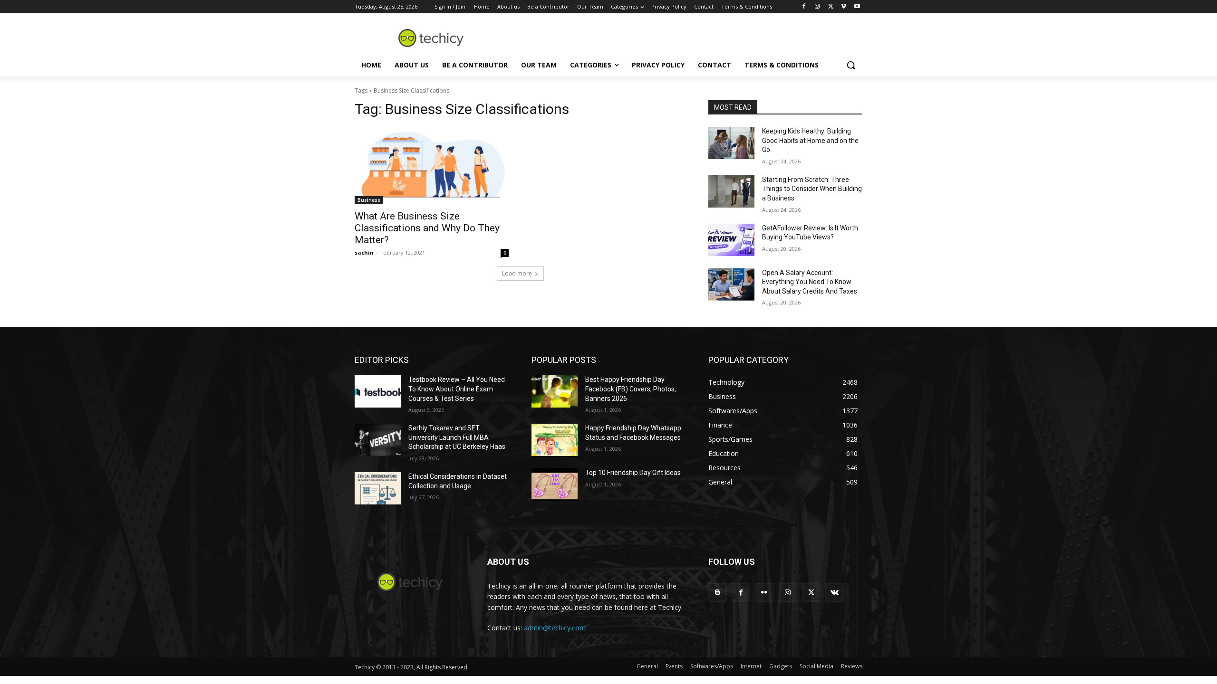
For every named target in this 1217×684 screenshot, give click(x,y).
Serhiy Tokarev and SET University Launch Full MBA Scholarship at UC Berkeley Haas (456, 437)
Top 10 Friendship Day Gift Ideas (633, 472)
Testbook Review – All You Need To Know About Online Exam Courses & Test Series (456, 389)
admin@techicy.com (555, 627)
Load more (517, 273)
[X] (830, 6)
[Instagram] (817, 6)
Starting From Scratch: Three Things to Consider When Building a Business (812, 189)
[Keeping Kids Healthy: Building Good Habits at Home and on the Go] (731, 143)
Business (368, 200)
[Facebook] (804, 6)
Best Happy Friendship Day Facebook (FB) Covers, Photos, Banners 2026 (630, 389)
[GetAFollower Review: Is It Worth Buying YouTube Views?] (731, 240)
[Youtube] (856, 6)
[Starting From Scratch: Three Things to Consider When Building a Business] (731, 191)
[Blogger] (717, 592)
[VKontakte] (834, 592)
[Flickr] (764, 592)
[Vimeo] (843, 6)
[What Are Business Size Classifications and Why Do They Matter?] (432, 165)
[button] (851, 65)
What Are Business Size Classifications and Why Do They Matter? (427, 228)
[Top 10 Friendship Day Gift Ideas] (554, 484)
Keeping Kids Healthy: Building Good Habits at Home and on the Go (810, 140)
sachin (364, 252)
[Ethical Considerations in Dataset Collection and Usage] (378, 488)
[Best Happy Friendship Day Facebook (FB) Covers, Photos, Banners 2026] (554, 391)
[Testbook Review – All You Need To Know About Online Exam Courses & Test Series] (378, 391)
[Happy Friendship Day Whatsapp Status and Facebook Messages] (554, 440)
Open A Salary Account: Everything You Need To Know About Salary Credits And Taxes (809, 282)
